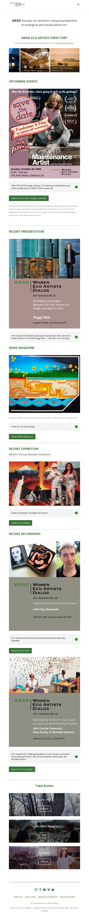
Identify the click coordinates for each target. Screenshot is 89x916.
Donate (44, 808)
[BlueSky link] (52, 889)
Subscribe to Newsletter (48, 896)
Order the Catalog (20, 522)
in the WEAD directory (64, 43)
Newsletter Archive (67, 896)
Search (44, 861)
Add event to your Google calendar (28, 198)
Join (44, 835)
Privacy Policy (30, 896)
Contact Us (18, 896)
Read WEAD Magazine (22, 436)
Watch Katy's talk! (20, 650)
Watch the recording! (22, 769)
